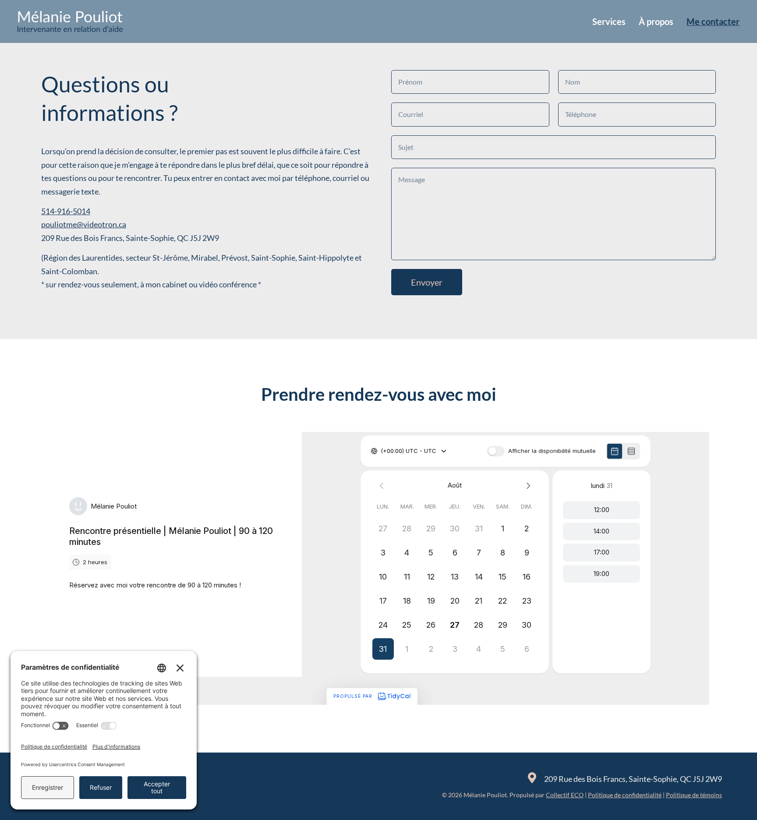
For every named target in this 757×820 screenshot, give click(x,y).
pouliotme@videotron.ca (83, 224)
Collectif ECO (565, 795)
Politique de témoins (694, 795)
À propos (656, 21)
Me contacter (712, 21)
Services (609, 21)
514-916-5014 (65, 211)
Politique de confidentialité (624, 795)
